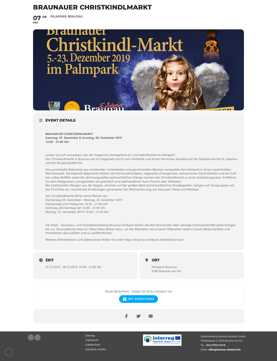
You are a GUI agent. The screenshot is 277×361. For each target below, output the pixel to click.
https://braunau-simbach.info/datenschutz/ (154, 239)
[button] (9, 352)
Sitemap (90, 335)
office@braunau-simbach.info (224, 349)
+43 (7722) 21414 (215, 345)
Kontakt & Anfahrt (95, 349)
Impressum (92, 340)
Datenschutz (92, 345)
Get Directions (141, 299)
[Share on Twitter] (138, 316)
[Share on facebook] (126, 316)
